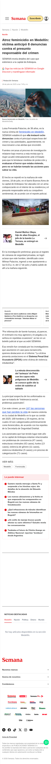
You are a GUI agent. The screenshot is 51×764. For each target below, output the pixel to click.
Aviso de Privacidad (12, 737)
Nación (15, 30)
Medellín (24, 30)
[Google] (3, 730)
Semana (5, 30)
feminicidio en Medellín (31, 132)
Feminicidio (20, 467)
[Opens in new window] (9, 730)
